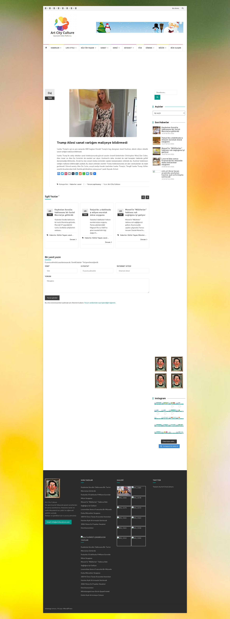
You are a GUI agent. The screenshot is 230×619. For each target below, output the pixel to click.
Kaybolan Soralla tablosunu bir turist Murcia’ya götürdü (65, 212)
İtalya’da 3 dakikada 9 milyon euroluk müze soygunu (100, 212)
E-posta (85, 266)
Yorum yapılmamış (94, 184)
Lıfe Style (70, 48)
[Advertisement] (115, 69)
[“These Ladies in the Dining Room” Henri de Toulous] (158, 420)
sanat (79, 184)
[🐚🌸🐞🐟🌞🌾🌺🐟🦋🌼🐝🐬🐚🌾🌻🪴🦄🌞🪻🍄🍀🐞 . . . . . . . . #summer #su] (172, 406)
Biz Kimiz (175, 8)
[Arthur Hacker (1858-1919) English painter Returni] (158, 406)
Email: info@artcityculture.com (58, 522)
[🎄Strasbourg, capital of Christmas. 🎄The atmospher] (180, 413)
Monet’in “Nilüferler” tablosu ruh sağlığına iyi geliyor (136, 212)
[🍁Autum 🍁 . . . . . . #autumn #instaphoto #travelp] (172, 420)
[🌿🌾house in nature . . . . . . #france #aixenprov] (180, 428)
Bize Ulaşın (176, 48)
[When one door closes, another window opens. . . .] (158, 435)
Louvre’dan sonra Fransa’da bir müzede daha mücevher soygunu (172, 161)
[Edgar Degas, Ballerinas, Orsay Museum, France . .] (165, 428)
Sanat (103, 48)
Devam (72, 239)
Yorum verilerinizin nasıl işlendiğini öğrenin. (100, 303)
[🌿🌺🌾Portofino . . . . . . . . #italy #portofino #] (165, 435)
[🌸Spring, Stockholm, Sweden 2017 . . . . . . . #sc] (180, 435)
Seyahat (128, 48)
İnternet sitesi (124, 266)
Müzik (161, 48)
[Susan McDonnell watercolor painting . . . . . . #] (165, 420)
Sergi (115, 48)
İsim (47, 266)
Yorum (48, 276)
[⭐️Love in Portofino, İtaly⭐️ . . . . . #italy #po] (172, 435)
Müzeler (141, 235)
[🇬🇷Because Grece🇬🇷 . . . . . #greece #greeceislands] (165, 413)
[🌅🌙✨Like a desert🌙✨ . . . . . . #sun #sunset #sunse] (165, 406)
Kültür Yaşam (87, 48)
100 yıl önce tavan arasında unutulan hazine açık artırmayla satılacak (172, 174)
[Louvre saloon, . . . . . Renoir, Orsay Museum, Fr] (158, 428)
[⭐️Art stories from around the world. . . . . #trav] (172, 413)
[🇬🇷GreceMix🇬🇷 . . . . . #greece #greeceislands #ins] (180, 406)
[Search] (157, 97)
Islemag (48, 608)
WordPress (67, 608)
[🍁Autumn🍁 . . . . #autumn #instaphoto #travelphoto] (180, 420)
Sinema (149, 48)
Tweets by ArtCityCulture (163, 487)
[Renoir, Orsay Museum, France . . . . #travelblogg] (172, 428)
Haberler (55, 48)
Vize (140, 48)
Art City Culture (114, 184)
